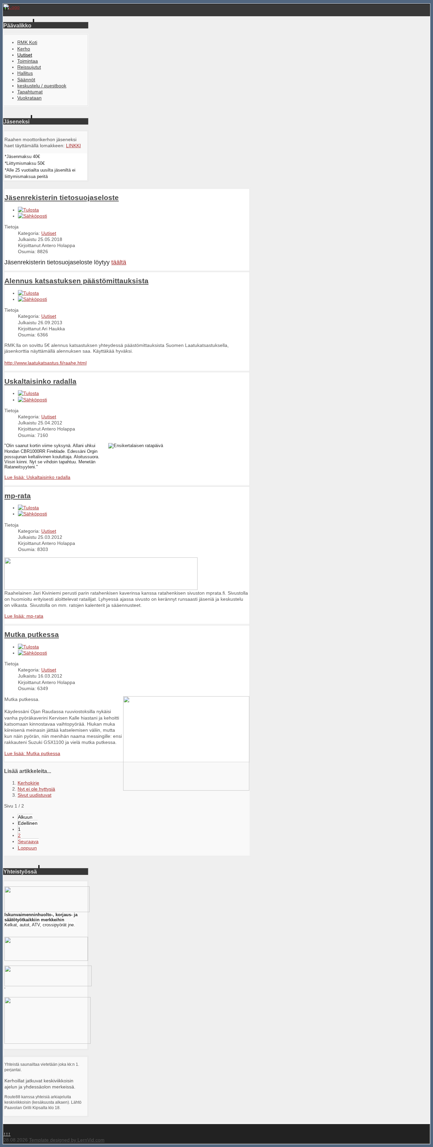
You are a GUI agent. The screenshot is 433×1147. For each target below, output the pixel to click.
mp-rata (17, 496)
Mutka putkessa (31, 634)
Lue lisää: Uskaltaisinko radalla (37, 477)
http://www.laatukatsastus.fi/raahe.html (45, 363)
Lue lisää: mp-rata (23, 616)
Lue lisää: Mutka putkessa (32, 753)
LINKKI (73, 145)
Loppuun (27, 848)
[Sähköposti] (32, 216)
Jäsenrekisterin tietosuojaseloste (61, 197)
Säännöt (26, 79)
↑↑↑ (6, 1134)
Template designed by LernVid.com (67, 1140)
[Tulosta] (28, 210)
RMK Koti (27, 42)
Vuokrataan (29, 98)
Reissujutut (29, 67)
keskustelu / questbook (41, 85)
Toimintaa (27, 61)
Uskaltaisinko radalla (40, 381)
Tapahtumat (30, 91)
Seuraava (28, 841)
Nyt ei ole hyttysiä (36, 789)
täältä (118, 262)
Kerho (23, 48)
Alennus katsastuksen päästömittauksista (76, 281)
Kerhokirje (28, 783)
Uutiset (24, 55)
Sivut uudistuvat (34, 795)
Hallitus (25, 73)
